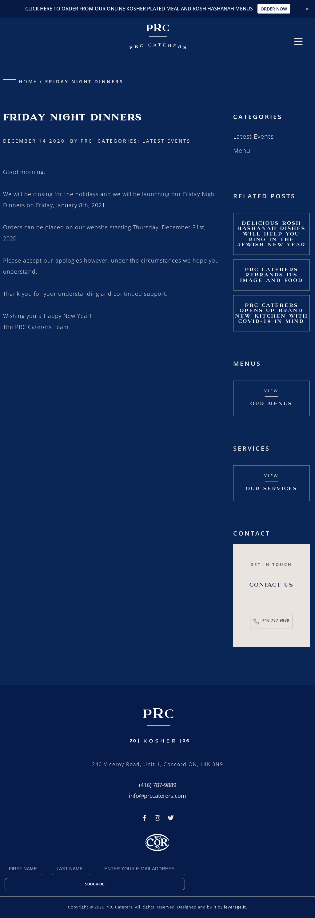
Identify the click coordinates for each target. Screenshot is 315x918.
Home (28, 81)
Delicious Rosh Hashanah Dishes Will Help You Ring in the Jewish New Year (271, 233)
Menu (241, 150)
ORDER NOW (274, 9)
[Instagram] (157, 818)
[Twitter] (171, 818)
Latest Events (166, 141)
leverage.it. (235, 907)
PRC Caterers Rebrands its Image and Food (271, 275)
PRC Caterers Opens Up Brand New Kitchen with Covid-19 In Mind (271, 313)
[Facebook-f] (144, 818)
